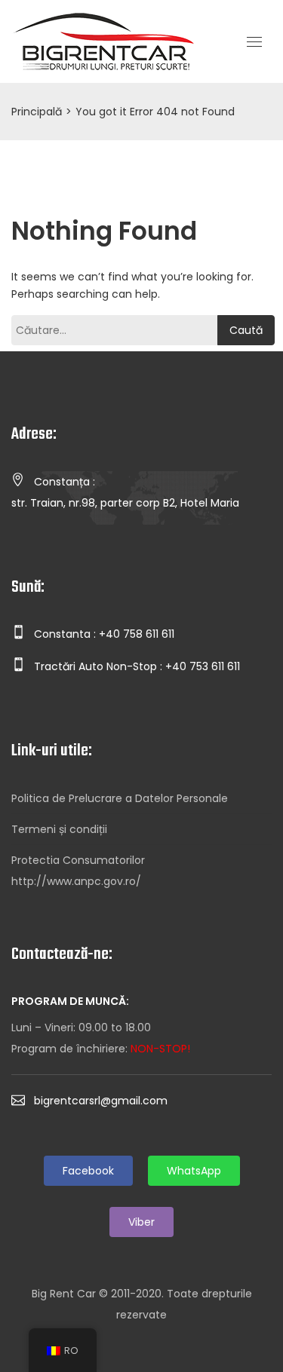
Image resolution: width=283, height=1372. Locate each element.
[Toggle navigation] (254, 41)
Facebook (88, 1170)
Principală (36, 111)
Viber (141, 1222)
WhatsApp (194, 1170)
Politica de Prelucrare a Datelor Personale (119, 798)
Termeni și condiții (59, 829)
